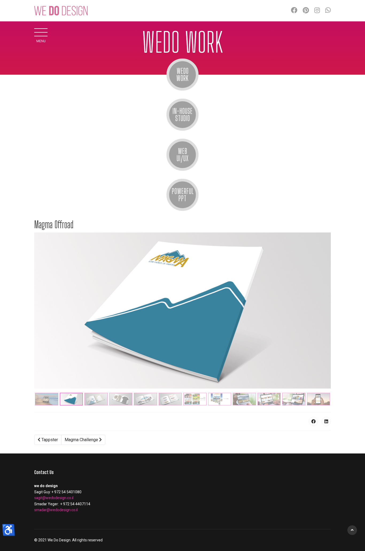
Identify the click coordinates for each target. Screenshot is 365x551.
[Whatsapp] (328, 10)
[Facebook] (294, 10)
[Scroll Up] (352, 530)
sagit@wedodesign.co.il (53, 498)
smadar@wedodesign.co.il (56, 510)
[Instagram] (317, 10)
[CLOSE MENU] (41, 32)
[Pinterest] (306, 10)
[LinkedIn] (326, 421)
